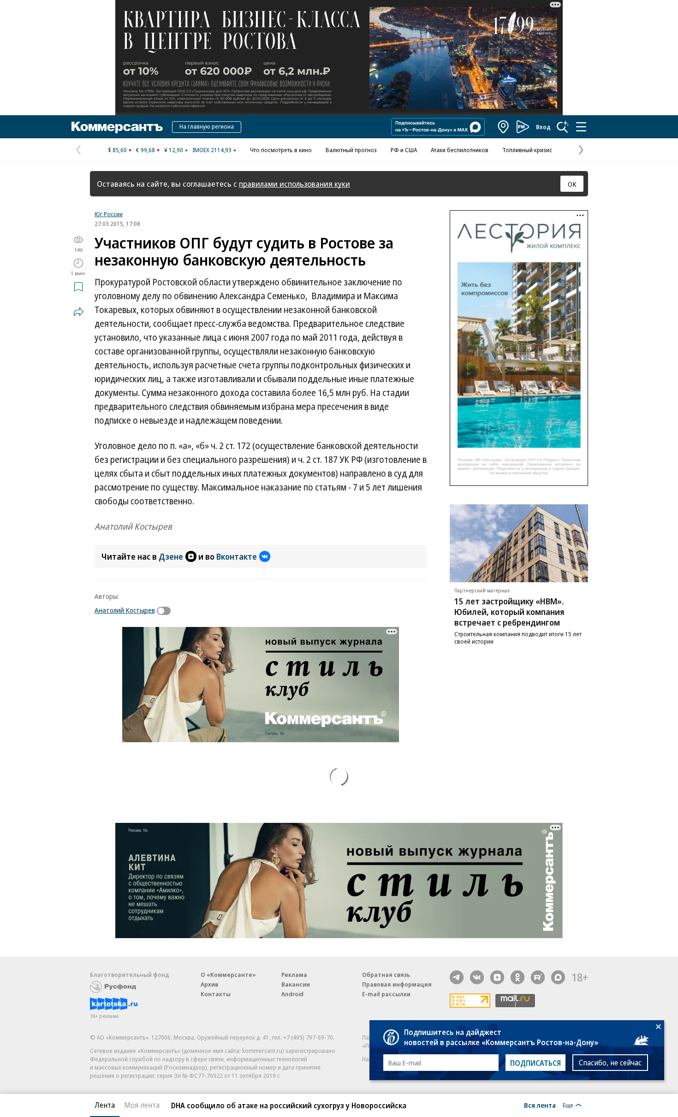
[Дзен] (497, 977)
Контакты (216, 994)
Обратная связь (386, 974)
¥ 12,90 (173, 150)
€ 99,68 (145, 150)
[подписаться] (166, 611)
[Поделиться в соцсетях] (78, 311)
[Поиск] (563, 127)
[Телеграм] (457, 977)
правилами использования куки (294, 183)
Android (292, 994)
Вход (543, 127)
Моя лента (142, 1105)
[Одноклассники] (517, 977)
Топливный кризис (527, 150)
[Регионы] (504, 127)
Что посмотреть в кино (281, 150)
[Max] (558, 977)
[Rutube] (538, 977)
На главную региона (206, 126)
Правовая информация (397, 984)
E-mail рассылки (386, 994)
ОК (572, 184)
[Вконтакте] (477, 977)
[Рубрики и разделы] (581, 127)
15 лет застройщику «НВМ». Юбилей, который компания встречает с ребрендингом (509, 612)
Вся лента (540, 1105)
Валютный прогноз (351, 150)
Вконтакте (236, 556)
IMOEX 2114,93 (212, 150)
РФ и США (404, 150)
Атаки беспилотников (459, 150)
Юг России (109, 214)
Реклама (294, 974)
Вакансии (295, 984)
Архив (209, 984)
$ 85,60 (117, 150)
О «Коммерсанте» (228, 974)
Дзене (171, 556)
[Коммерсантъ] (117, 126)
